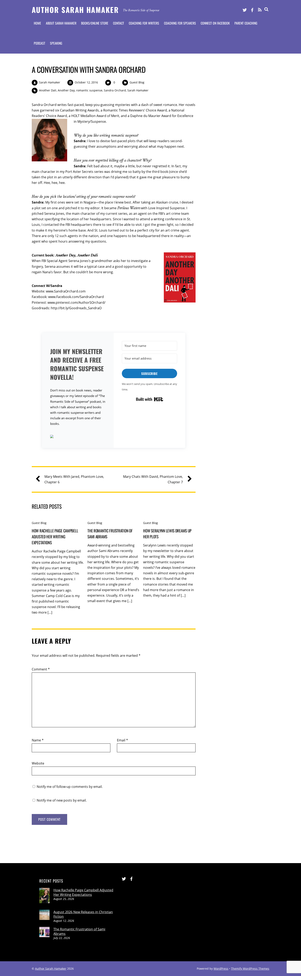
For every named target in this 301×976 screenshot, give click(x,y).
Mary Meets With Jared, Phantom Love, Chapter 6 (74, 479)
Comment (41, 669)
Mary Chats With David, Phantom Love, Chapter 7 (153, 479)
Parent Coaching (245, 23)
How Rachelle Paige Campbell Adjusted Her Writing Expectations (55, 536)
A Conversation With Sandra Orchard (88, 69)
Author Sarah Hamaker (50, 968)
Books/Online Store (94, 23)
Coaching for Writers (144, 23)
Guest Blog (137, 82)
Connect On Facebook (215, 23)
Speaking (56, 43)
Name (38, 740)
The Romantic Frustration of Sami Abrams (79, 931)
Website (38, 763)
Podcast (39, 43)
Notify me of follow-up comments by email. (70, 786)
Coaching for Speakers (180, 23)
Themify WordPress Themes (250, 968)
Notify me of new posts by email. (62, 800)
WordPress (221, 968)
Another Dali (47, 90)
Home (37, 23)
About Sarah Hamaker (61, 23)
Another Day (66, 90)
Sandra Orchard (115, 90)
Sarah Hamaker (49, 82)
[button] (77, 437)
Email (122, 740)
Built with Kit (149, 399)
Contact (118, 23)
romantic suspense (89, 90)
